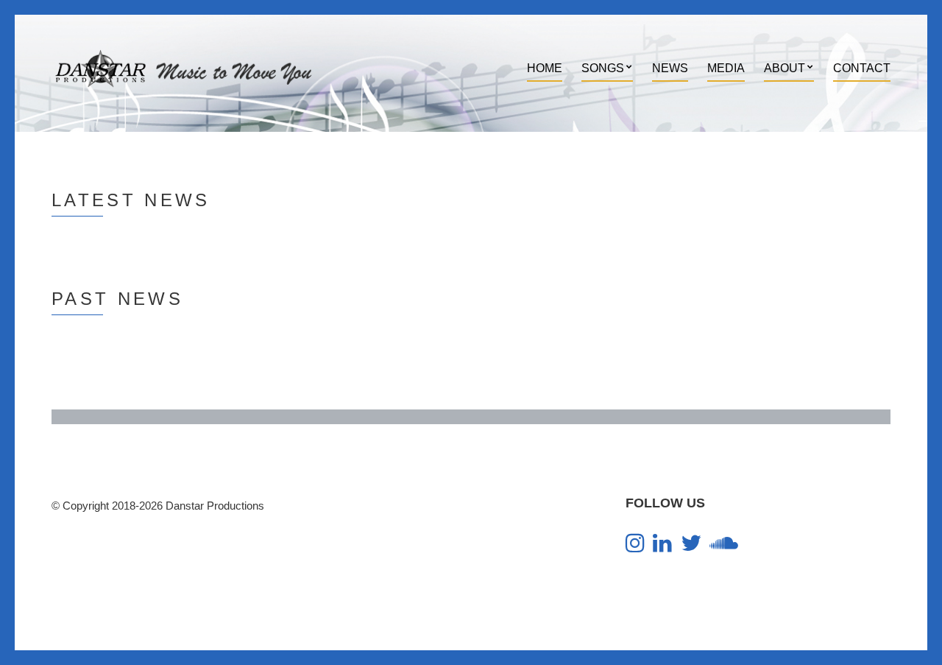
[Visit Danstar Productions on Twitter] (691, 547)
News (670, 68)
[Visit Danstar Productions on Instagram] (635, 547)
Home (544, 68)
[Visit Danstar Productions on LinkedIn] (662, 547)
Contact (861, 68)
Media (726, 68)
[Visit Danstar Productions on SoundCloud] (723, 547)
